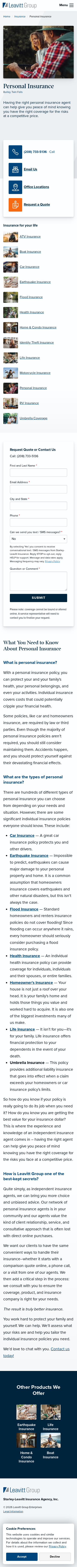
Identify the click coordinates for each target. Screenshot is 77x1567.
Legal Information (13, 1511)
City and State (19, 499)
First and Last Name (23, 465)
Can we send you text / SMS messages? (36, 532)
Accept (21, 1556)
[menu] (71, 5)
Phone (15, 515)
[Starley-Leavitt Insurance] (19, 5)
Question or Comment (25, 569)
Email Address (20, 482)
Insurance (19, 16)
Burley (6, 92)
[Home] (21, 1490)
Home (6, 16)
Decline (55, 1556)
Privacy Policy (57, 1546)
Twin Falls (17, 92)
